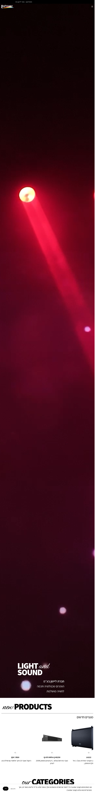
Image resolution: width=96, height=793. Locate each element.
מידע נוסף (12, 788)
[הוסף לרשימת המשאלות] (84, 752)
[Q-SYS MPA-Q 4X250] (47, 738)
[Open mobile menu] (92, 6)
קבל (6, 788)
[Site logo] (8, 6)
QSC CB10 (11, 757)
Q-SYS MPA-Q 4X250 (47, 757)
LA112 (84, 757)
